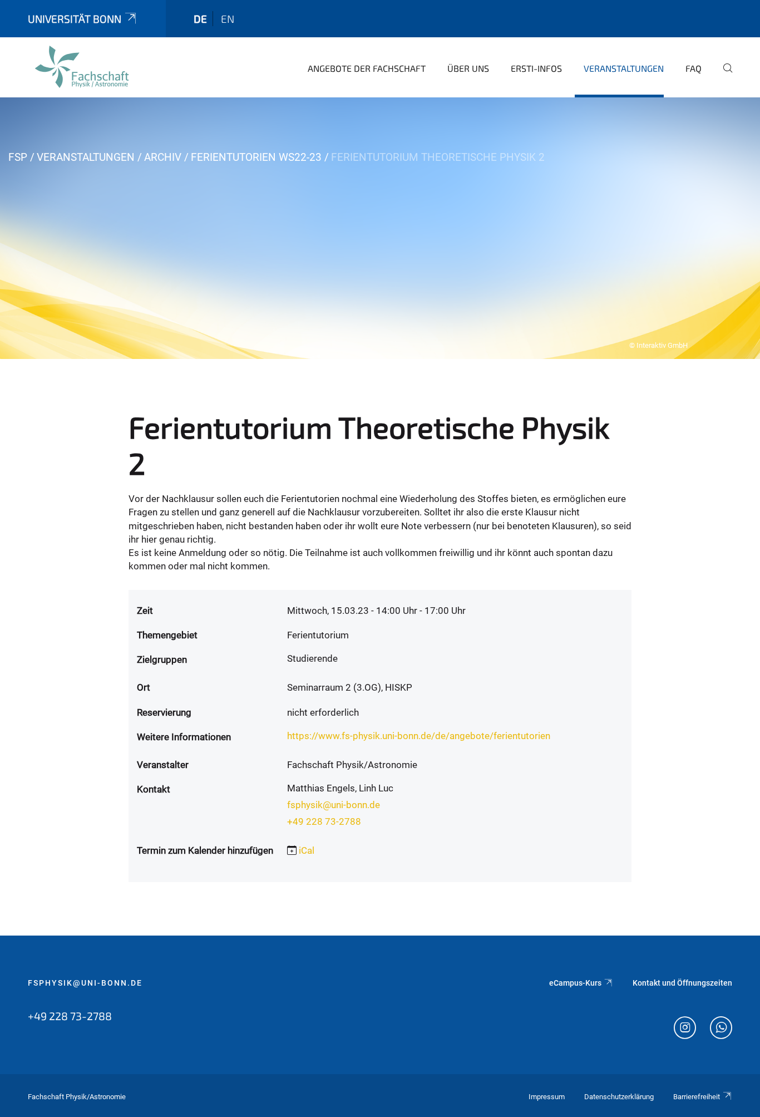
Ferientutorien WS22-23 (256, 157)
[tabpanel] (380, 228)
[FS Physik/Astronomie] (82, 67)
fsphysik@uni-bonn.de (333, 804)
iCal (306, 850)
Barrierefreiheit (696, 1097)
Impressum (547, 1097)
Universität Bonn (74, 18)
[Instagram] (685, 1029)
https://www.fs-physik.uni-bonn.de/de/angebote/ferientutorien (418, 735)
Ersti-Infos (536, 68)
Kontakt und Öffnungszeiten (682, 982)
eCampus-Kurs (575, 982)
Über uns (468, 68)
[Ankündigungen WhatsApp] (721, 1029)
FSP (17, 157)
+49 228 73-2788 (324, 821)
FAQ (693, 68)
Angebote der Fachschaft (367, 68)
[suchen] (723, 75)
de (200, 18)
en (227, 18)
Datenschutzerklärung (619, 1097)
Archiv (162, 157)
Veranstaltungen (624, 68)
